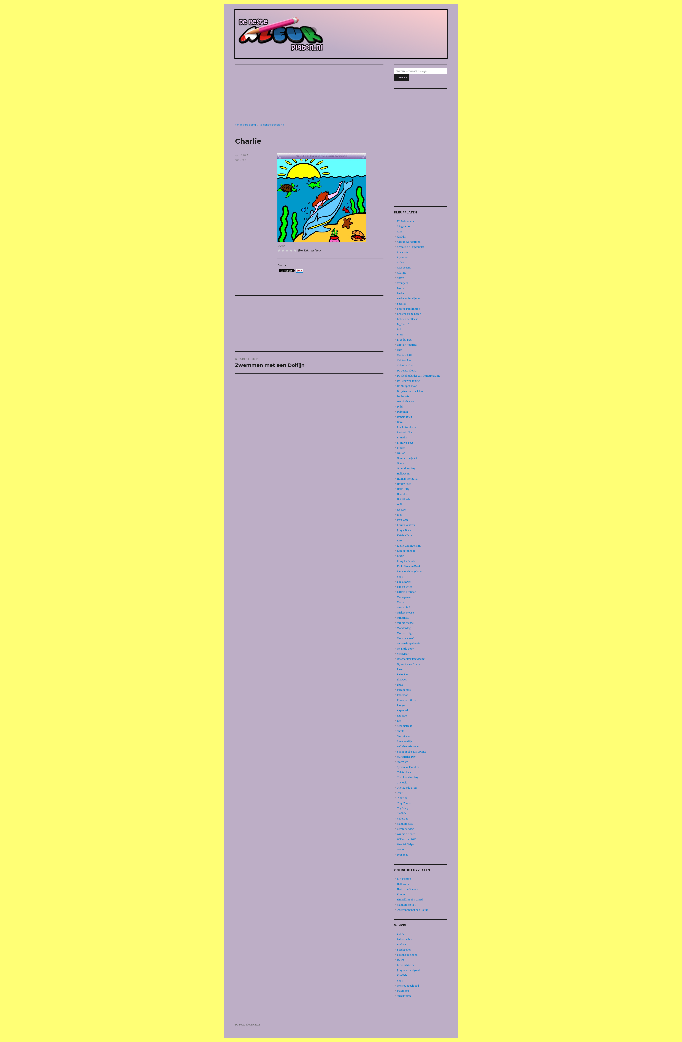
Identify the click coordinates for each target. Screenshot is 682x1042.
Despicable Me (405, 401)
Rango (401, 705)
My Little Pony (405, 648)
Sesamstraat (404, 726)
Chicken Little (405, 355)
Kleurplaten (404, 879)
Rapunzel (402, 710)
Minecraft (403, 617)
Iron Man (402, 520)
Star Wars (402, 762)
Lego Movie (404, 581)
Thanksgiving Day (407, 777)
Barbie (401, 293)
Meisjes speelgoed (408, 985)
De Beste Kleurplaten (247, 1024)
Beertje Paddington (408, 308)
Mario (400, 602)
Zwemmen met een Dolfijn (412, 909)
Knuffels (402, 975)
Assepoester (404, 267)
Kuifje (400, 556)
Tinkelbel (402, 798)
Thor (400, 792)
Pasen (400, 669)
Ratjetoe (402, 715)
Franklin (402, 437)
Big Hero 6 (403, 324)
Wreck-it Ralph (405, 844)
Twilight (402, 813)
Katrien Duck (404, 535)
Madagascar (404, 597)
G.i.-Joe (401, 453)
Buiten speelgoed (407, 954)
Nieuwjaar (403, 653)
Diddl (400, 406)
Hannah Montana (407, 478)
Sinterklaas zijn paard (410, 899)
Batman (401, 303)
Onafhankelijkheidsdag (411, 659)
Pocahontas (404, 689)
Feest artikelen (406, 965)
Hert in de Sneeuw (407, 889)
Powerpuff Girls (406, 700)
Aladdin (401, 236)
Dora (400, 422)
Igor (399, 514)
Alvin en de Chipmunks (410, 247)
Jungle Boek (404, 530)
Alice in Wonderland (409, 241)
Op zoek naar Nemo (408, 664)
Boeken (401, 944)
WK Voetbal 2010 (406, 839)
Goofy (400, 463)
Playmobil (403, 990)
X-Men (401, 849)
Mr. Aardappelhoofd (409, 643)
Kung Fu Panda (406, 561)
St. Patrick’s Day (406, 756)
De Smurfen (404, 396)
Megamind (403, 607)
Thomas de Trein (407, 787)
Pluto (400, 684)
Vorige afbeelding (245, 124)
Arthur (400, 262)
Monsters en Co (406, 638)
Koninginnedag (406, 550)
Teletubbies (404, 772)
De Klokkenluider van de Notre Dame (418, 375)
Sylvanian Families (408, 767)
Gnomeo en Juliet (407, 458)
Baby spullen (404, 939)
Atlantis (401, 272)
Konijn (401, 894)
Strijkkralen (404, 996)
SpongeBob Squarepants (411, 751)
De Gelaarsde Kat (407, 370)
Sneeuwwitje (404, 741)
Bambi (401, 288)
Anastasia (402, 252)
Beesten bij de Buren (409, 314)
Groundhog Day (406, 468)
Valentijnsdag (405, 823)
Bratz (400, 334)
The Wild (402, 782)
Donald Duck (404, 417)
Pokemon (402, 695)
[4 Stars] (291, 250)
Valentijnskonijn (406, 904)
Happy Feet (404, 483)
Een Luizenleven (406, 427)
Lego (400, 576)
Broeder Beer (405, 339)
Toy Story (402, 808)
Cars (399, 350)
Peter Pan (402, 674)
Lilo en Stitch (404, 586)
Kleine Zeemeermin (409, 545)
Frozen (401, 447)
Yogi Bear (402, 854)
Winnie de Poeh (406, 834)
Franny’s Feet (405, 442)
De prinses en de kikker (411, 391)
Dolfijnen (402, 411)
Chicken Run (404, 360)
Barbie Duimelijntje (408, 298)
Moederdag (404, 628)
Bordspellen (404, 949)
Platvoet (402, 679)
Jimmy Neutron (406, 525)
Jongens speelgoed (408, 970)
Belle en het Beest (407, 319)
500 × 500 (240, 160)
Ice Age (401, 509)
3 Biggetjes (403, 226)
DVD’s (400, 960)
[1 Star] (279, 250)
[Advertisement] (310, 93)
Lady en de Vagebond (410, 571)
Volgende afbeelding (271, 124)
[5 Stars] (295, 250)
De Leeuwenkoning (408, 380)
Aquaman (402, 257)
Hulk (399, 504)
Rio (399, 720)
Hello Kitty (403, 489)
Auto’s (400, 278)
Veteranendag (405, 829)
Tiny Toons (403, 803)
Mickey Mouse (405, 612)
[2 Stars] (283, 250)
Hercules (402, 494)
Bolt (399, 329)
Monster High (405, 633)
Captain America (407, 344)
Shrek (400, 731)
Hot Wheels (403, 499)
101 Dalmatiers (405, 221)
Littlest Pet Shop (406, 592)
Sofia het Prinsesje (408, 746)
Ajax (399, 231)
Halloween (403, 473)
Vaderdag (402, 818)
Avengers (402, 283)
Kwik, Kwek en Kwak (409, 566)
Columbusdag (405, 365)
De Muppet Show (407, 386)
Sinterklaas (403, 736)
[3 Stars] (287, 250)
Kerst (400, 540)
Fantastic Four (405, 432)
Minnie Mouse (405, 623)
